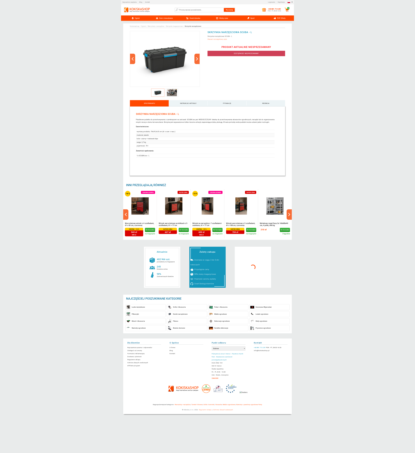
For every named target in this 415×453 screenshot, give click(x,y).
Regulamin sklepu (133, 359)
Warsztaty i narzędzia (156, 26)
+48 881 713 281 (260, 347)
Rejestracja (281, 2)
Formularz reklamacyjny (136, 353)
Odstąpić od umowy (134, 350)
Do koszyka (150, 230)
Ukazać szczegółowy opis (217, 39)
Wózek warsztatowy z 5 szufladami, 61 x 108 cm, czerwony (240, 224)
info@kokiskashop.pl (262, 350)
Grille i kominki (209, 404)
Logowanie (271, 2)
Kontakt (147, 2)
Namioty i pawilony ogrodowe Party (249, 404)
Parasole (218, 404)
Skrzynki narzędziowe (193, 26)
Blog (140, 2)
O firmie (172, 347)
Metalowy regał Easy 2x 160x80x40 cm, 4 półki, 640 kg (274, 224)
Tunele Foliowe (197, 404)
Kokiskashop (134, 26)
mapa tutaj (215, 378)
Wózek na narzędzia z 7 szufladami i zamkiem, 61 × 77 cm (207, 224)
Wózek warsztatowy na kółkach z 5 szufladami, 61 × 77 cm (173, 224)
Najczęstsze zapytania (129, 2)
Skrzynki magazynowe (174, 26)
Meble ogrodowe (229, 404)
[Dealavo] (243, 395)
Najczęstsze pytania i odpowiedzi (139, 347)
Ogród (143, 26)
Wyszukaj (229, 10)
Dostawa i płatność (134, 356)
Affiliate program (133, 365)
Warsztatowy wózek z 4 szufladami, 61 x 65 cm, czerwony (139, 224)
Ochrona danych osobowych (137, 362)
